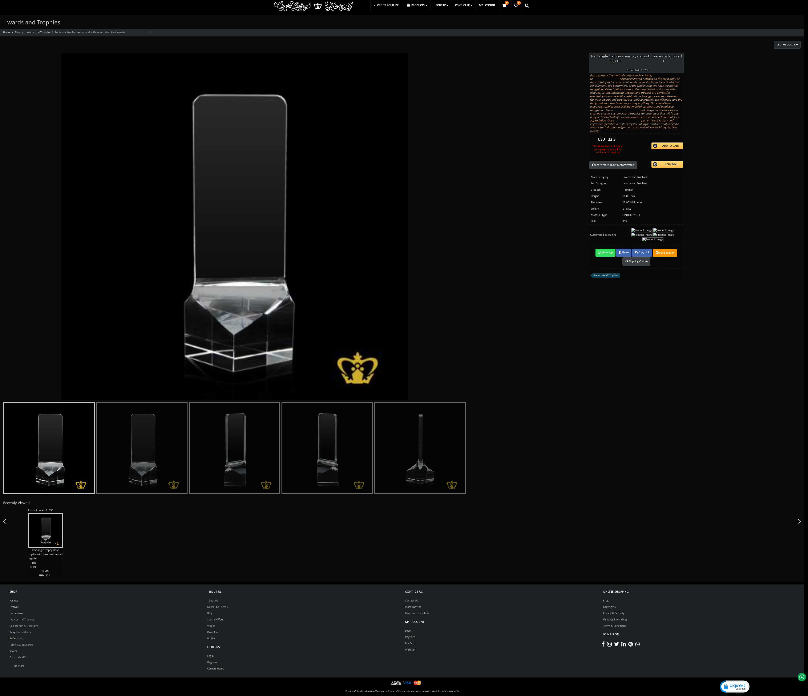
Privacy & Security (613, 613)
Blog (210, 613)
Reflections (16, 638)
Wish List (410, 649)
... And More (16, 666)
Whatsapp (607, 252)
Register (212, 662)
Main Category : (600, 177)
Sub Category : (599, 183)
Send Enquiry (666, 252)
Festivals (14, 607)
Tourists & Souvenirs (21, 645)
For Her (13, 600)
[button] (734, 687)
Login (210, 656)
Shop (17, 32)
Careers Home (215, 668)
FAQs (606, 600)
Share (625, 252)
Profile (211, 638)
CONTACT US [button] (462, 5)
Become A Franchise (417, 613)
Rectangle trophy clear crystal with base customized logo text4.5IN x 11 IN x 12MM (45, 563)
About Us (212, 600)
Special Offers (215, 619)
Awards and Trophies (37, 32)
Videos (211, 626)
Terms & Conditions (614, 626)
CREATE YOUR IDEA (387, 5)
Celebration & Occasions (23, 626)
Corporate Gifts (18, 657)
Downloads (213, 632)
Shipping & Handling (615, 619)
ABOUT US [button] (440, 5)
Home (6, 32)
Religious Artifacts (20, 632)
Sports (13, 651)
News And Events (217, 607)
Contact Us (411, 600)
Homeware (16, 613)
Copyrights (609, 607)
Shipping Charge (638, 261)
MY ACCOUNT (487, 5)
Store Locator (413, 607)
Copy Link (643, 252)
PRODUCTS (417, 5)
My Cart (410, 643)
